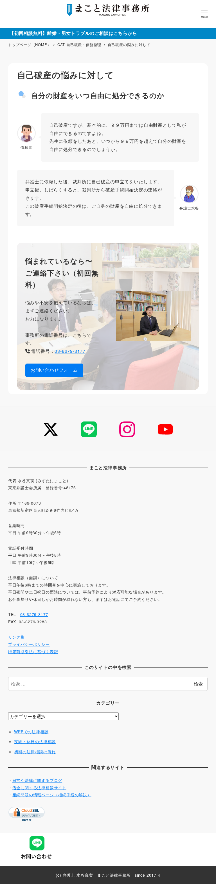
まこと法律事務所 (113, 875)
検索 (198, 683)
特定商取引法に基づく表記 (33, 651)
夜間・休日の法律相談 (35, 741)
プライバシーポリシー (29, 644)
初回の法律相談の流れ (35, 751)
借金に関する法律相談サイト (39, 787)
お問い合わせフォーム (54, 370)
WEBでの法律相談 (31, 731)
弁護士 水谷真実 (78, 875)
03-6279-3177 (70, 351)
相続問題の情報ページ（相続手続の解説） (51, 794)
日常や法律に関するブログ (37, 780)
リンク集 (16, 637)
